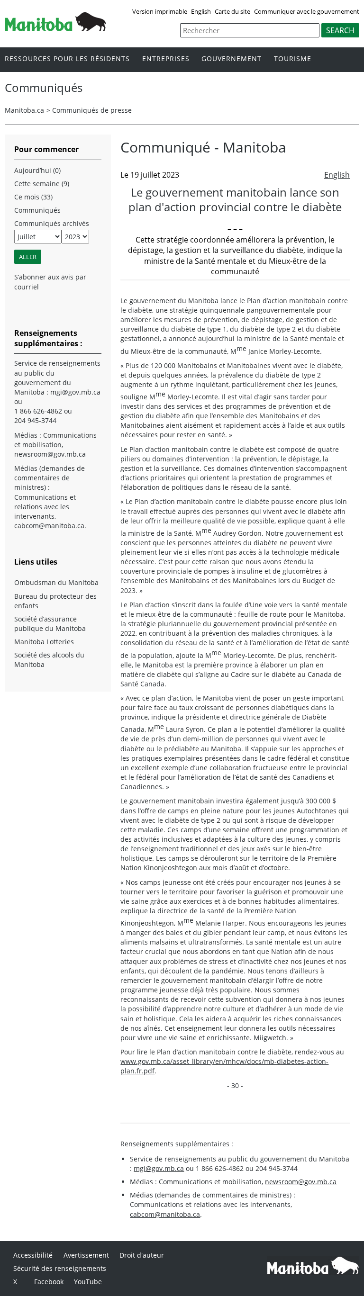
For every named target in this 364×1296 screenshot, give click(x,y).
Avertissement (86, 1255)
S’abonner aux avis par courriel (50, 281)
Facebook (49, 1281)
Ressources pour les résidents (67, 58)
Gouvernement (231, 58)
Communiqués (37, 210)
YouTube (88, 1281)
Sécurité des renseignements (59, 1268)
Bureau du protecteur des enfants (55, 601)
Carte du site (232, 11)
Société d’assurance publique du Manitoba (50, 623)
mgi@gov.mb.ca (159, 1168)
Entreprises (166, 58)
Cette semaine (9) (41, 183)
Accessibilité (33, 1255)
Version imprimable (159, 11)
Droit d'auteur (141, 1255)
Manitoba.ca (24, 110)
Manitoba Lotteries (44, 641)
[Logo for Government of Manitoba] (55, 28)
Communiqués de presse (92, 110)
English (201, 11)
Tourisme (292, 58)
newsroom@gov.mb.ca (301, 1181)
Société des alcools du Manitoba (49, 659)
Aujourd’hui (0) (37, 170)
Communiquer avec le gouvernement (306, 11)
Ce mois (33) (33, 196)
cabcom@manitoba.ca (165, 1214)
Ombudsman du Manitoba (56, 582)
